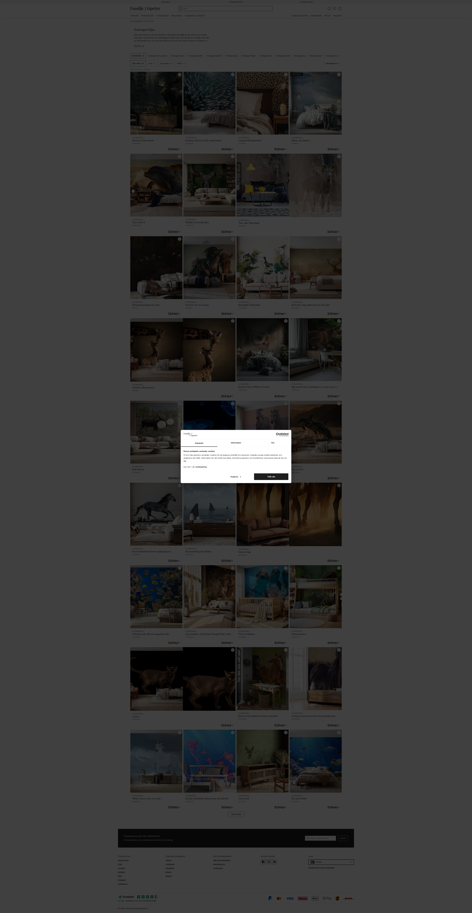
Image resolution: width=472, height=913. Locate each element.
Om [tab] (272, 443)
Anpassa (234, 477)
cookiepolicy (201, 467)
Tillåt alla (271, 477)
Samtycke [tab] (199, 443)
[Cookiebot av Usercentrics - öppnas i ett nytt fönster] (278, 434)
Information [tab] (236, 443)
